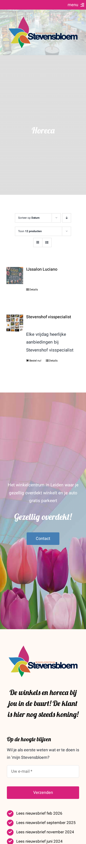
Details (33, 289)
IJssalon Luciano (41, 269)
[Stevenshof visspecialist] (14, 323)
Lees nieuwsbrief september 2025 (46, 823)
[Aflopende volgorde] (66, 218)
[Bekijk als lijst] (46, 242)
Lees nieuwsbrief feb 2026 (39, 813)
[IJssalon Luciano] (14, 275)
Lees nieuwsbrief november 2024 (45, 832)
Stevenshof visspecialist (48, 317)
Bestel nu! (35, 361)
